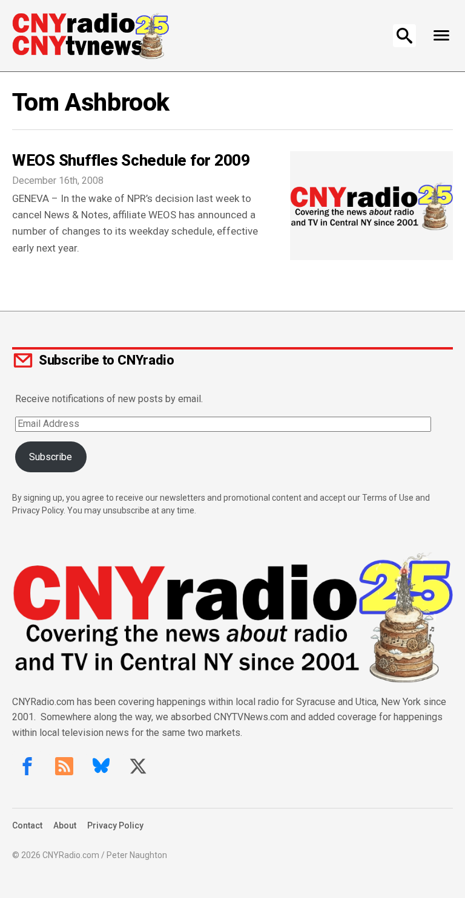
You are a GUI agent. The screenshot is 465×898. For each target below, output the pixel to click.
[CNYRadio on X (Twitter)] (138, 766)
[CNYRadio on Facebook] (27, 766)
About (64, 825)
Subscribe (50, 457)
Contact (27, 825)
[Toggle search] (404, 35)
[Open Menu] (441, 36)
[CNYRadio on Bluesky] (101, 766)
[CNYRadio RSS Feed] (64, 766)
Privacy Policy (115, 825)
